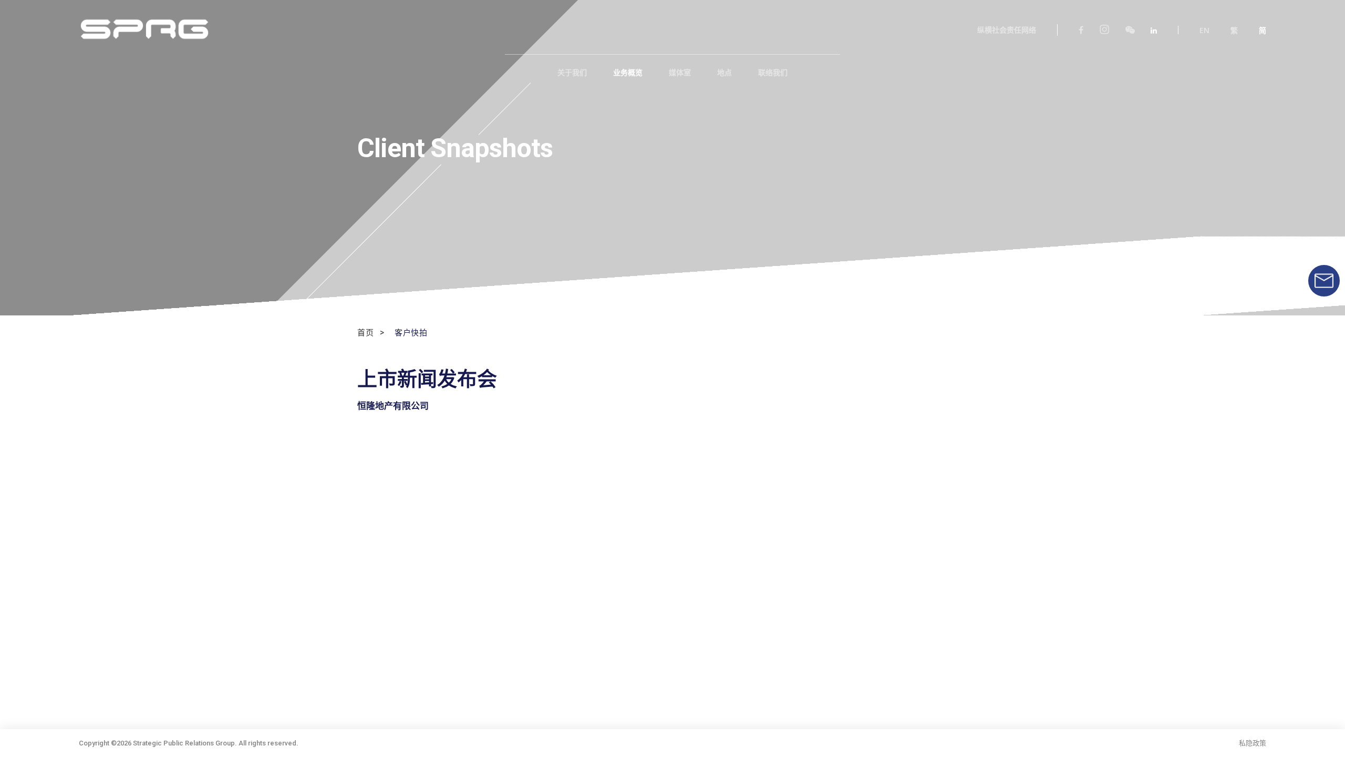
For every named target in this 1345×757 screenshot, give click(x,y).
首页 (365, 333)
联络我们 (773, 72)
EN (1204, 30)
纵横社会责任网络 (1006, 30)
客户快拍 (411, 333)
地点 (724, 72)
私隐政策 (1252, 743)
